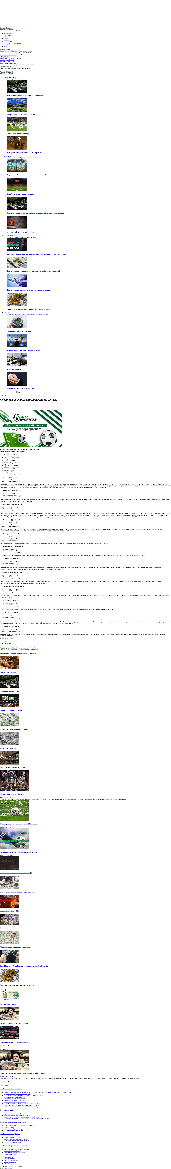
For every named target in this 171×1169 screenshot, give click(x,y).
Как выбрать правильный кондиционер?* (16, 1140)
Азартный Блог (24, 1146)
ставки (6, 645)
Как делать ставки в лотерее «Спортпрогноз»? (25, 153)
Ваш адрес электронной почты (25, 65)
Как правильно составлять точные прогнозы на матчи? (29, 290)
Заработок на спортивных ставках (20, 194)
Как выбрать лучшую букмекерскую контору (25, 95)
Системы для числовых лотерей (38, 314)
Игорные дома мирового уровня (12, 767)
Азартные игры (8, 41)
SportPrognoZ (8, 33)
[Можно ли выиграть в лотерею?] (17, 328)
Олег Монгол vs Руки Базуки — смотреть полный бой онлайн (24, 966)
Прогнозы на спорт (26, 158)
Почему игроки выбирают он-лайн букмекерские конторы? (22, 1107)
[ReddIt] (23, 405)
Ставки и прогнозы (9, 235)
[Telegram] (29, 405)
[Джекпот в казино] (9, 924)
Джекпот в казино (7, 928)
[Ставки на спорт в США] (9, 688)
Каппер (2, 797)
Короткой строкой (9, 1127)
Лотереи (6, 312)
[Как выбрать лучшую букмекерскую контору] (17, 92)
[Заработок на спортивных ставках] (17, 190)
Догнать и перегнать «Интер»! (12, 794)
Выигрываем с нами (8, 1004)
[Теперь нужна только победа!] (17, 130)
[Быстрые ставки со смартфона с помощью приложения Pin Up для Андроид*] (17, 251)
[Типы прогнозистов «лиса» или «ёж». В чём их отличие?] (17, 305)
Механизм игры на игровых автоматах (15, 947)
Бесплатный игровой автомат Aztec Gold (16, 873)
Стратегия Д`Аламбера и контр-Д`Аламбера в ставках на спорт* (23, 1095)
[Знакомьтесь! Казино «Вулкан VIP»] (9, 1038)
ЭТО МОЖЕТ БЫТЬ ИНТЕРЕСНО (11, 653)
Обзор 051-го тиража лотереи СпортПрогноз (25, 648)
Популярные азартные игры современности (17, 892)
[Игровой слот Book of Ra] (9, 907)
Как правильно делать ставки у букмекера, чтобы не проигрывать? (33, 271)
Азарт (5, 36)
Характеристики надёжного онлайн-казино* (17, 1115)
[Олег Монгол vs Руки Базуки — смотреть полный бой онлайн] (9, 962)
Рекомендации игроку (30, 237)
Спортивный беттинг (10, 77)
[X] (10, 405)
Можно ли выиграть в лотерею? (19, 331)
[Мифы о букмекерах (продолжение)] (9, 726)
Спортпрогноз (8, 643)
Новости (6, 395)
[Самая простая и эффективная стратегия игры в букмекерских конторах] (17, 209)
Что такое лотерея (14, 369)
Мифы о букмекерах (8, 748)
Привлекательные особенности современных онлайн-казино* (22, 1117)
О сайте (6, 46)
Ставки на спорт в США (9, 691)
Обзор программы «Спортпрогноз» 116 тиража (18, 824)
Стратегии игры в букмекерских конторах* (17, 1094)
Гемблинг (6, 38)
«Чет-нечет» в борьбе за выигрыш (20, 388)
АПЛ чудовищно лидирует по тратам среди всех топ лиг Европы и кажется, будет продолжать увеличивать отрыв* (39, 1092)
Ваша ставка (22, 1122)
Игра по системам (14, 158)
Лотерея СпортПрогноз (16, 79)
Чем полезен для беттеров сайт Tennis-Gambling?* (19, 1125)
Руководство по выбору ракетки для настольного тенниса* (21, 1105)
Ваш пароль (20, 54)
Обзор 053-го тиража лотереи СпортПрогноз (24, 649)
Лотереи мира (13, 314)
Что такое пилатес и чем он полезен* (15, 1102)
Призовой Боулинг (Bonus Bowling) (14, 1100)
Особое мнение (8, 1157)
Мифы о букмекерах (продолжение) (14, 729)
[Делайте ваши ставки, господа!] (9, 707)
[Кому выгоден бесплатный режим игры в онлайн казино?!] (14, 1070)
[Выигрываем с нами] (9, 1000)
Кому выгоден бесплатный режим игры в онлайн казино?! (23, 1073)
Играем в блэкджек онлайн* (12, 1114)
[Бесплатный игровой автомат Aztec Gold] (9, 869)
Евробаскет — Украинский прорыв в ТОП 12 (17, 1129)
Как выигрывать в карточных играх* (15, 1152)
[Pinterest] (16, 405)
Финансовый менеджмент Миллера (21, 232)
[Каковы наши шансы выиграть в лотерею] (17, 347)
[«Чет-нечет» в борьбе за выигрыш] (17, 385)
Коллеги (6, 40)
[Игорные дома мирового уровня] (9, 764)
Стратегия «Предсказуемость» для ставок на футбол (27, 175)
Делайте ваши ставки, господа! (12, 710)
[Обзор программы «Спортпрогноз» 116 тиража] (14, 820)
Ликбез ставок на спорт (16, 237)
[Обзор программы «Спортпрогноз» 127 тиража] (14, 848)
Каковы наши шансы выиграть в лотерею (23, 350)
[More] (42, 405)
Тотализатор (7, 156)
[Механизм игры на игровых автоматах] (9, 943)
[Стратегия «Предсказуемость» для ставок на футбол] (17, 171)
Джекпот (10, 45)
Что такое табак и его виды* (12, 1137)
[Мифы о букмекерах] (9, 745)
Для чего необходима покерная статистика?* (17, 1149)
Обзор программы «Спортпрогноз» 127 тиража (18, 852)
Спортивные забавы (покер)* (12, 1151)
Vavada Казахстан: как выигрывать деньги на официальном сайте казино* (26, 1118)
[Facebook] (3, 405)
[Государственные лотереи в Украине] (9, 1019)
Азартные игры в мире (14, 43)
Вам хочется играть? (10, 1154)
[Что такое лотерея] (17, 366)
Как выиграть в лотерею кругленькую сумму (17, 985)
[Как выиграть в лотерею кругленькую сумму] (9, 981)
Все (8, 79)
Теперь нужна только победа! (18, 134)
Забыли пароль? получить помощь (10, 58)
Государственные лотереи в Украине (14, 1023)
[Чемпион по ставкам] (9, 668)
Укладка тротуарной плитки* (12, 1142)
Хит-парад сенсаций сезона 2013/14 (14, 1130)
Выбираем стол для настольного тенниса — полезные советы (22, 1103)
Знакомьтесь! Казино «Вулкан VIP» (14, 1042)
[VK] (36, 405)
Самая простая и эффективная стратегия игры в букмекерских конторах (35, 213)
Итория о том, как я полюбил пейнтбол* (16, 1139)
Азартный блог (8, 35)
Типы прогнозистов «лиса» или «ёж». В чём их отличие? (29, 309)
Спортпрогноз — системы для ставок (21, 114)
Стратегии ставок (37, 158)
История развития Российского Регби (15, 1098)
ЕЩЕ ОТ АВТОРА (29, 653)
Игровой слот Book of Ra (9, 911)
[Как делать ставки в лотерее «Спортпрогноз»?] (17, 149)
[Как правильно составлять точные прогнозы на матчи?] (17, 286)
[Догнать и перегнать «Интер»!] (14, 790)
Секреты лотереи (23, 314)
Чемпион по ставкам (8, 672)
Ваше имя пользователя (23, 52)
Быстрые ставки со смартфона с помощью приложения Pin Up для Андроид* (37, 254)
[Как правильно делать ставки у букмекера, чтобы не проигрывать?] (17, 267)
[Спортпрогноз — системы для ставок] (17, 111)
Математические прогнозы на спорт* (15, 1097)
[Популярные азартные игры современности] (9, 888)
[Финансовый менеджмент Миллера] (17, 228)
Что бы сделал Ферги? (7, 60)
